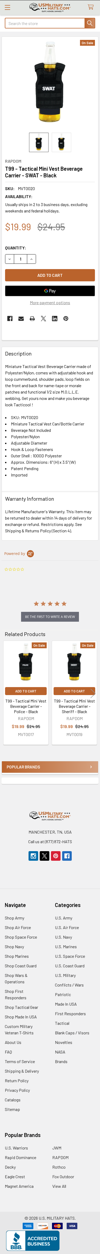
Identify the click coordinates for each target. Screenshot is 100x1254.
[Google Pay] (50, 291)
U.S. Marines (66, 946)
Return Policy (17, 1080)
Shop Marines (17, 956)
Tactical (62, 1023)
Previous (7, 693)
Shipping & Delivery (22, 1070)
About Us (13, 1042)
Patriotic (63, 994)
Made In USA (66, 1003)
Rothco (59, 1166)
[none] (50, 84)
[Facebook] (10, 318)
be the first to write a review (50, 617)
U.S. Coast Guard (70, 965)
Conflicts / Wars (69, 984)
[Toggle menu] (7, 7)
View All (59, 1186)
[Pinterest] (66, 318)
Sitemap (12, 1109)
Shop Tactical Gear (21, 1007)
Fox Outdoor (63, 1176)
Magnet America (19, 1186)
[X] (43, 318)
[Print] (32, 318)
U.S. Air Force (67, 927)
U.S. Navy (63, 936)
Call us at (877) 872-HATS (50, 841)
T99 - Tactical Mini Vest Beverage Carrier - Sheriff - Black (74, 706)
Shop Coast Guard (21, 965)
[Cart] (92, 7)
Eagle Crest (15, 1176)
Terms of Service (20, 1061)
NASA (60, 1051)
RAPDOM (60, 1157)
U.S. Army (63, 917)
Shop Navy (14, 946)
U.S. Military (65, 975)
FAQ (8, 1051)
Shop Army (14, 917)
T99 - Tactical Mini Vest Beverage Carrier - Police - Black (25, 706)
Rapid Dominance (20, 1157)
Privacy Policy (17, 1090)
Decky (10, 1166)
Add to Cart (26, 691)
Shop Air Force (18, 927)
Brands (61, 1061)
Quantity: (15, 247)
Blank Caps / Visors (72, 1032)
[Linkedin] (54, 318)
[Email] (21, 318)
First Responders (70, 1013)
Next (93, 693)
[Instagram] (33, 856)
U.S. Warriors (16, 1147)
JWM (56, 1147)
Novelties (63, 1042)
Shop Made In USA (21, 1016)
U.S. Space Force (70, 956)
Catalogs (13, 1099)
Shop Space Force (21, 936)
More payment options (50, 302)
